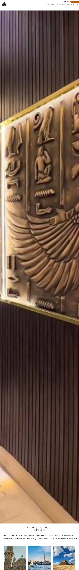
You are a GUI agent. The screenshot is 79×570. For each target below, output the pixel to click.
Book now (75, 1)
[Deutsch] (65, 1)
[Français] (67, 1)
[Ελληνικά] (64, 1)
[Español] (70, 1)
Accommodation (60, 4)
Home (47, 4)
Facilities (67, 4)
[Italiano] (68, 1)
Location (52, 4)
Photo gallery (74, 4)
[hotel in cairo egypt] (4, 4)
